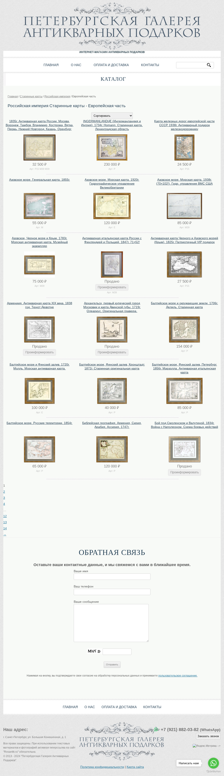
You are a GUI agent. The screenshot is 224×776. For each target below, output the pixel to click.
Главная (51, 65)
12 (5, 516)
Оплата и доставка (111, 65)
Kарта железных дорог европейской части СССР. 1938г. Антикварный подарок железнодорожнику (184, 125)
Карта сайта (135, 767)
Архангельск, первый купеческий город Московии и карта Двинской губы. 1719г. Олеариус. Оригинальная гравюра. (112, 307)
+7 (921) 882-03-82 (190, 729)
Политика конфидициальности (102, 767)
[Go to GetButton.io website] (213, 771)
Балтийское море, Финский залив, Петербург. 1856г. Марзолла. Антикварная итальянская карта (184, 368)
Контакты (150, 65)
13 (5, 522)
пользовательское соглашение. (178, 675)
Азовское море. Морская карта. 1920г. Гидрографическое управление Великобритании (112, 183)
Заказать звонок (208, 736)
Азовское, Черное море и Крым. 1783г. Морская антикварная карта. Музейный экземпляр (39, 242)
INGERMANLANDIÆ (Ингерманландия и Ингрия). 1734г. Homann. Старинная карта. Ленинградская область (112, 125)
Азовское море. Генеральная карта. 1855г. (39, 179)
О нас (76, 65)
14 (5, 528)
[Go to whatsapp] (213, 763)
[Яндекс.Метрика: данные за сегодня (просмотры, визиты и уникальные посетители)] (205, 746)
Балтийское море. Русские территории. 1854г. (39, 423)
